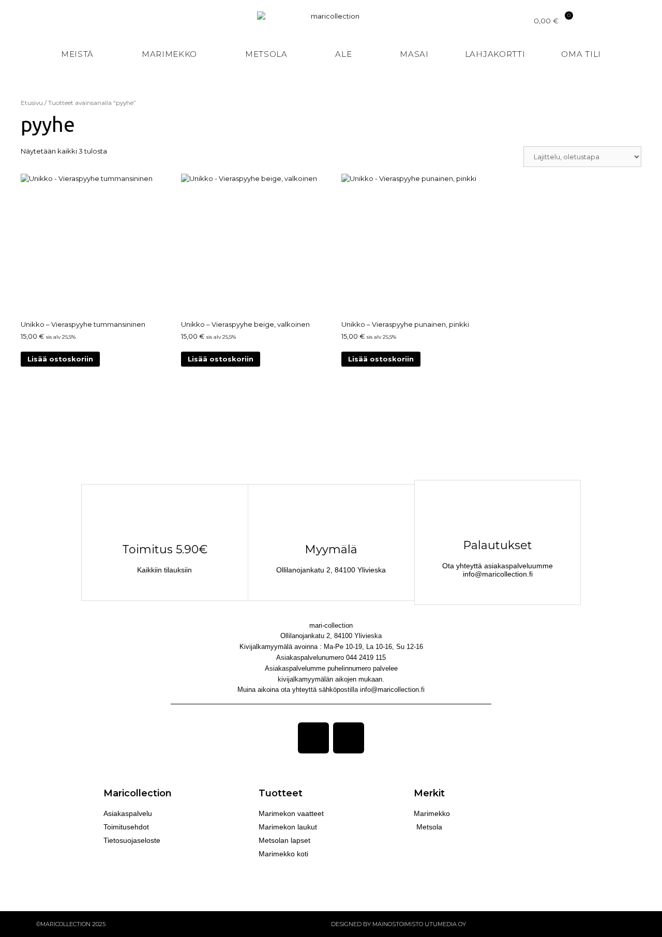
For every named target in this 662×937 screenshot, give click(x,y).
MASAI (414, 54)
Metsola (266, 54)
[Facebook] (313, 737)
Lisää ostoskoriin (60, 359)
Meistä (77, 54)
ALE (343, 54)
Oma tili (581, 54)
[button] (652, 55)
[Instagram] (348, 737)
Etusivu (32, 103)
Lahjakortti (495, 54)
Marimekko (169, 54)
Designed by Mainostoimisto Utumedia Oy (398, 924)
